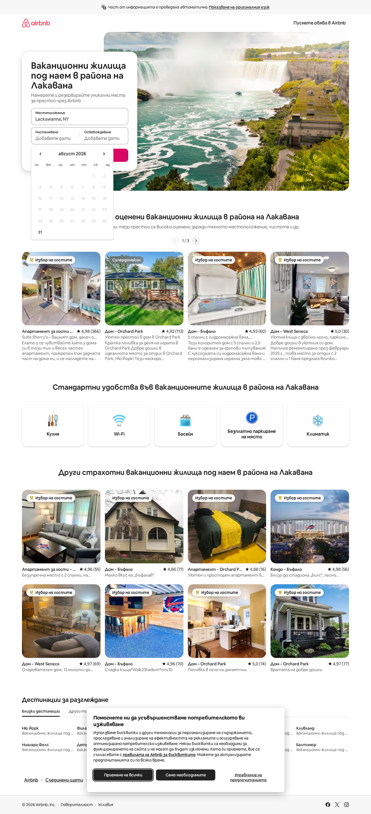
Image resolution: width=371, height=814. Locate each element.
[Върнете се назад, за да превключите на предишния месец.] (40, 154)
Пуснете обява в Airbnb (320, 23)
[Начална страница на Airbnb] (36, 23)
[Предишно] (175, 240)
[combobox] (79, 119)
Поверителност (77, 804)
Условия (105, 804)
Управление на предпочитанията (248, 777)
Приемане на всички (123, 775)
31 (40, 232)
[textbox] (55, 138)
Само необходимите (185, 775)
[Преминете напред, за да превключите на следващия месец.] (103, 154)
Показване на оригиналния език (239, 7)
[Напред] (195, 240)
